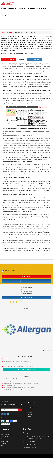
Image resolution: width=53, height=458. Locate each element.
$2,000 (14, 271)
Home (3, 32)
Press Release (4, 439)
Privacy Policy (31, 407)
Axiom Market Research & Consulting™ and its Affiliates (14, 455)
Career (29, 416)
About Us (3, 8)
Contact (3, 15)
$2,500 (13, 270)
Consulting (22, 8)
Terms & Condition (32, 410)
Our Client (30, 414)
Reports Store (42, 8)
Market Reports (10, 32)
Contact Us (3, 443)
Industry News (4, 441)
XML (2, 445)
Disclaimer (30, 412)
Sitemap (29, 419)
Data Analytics (31, 8)
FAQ (29, 405)
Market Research (12, 8)
